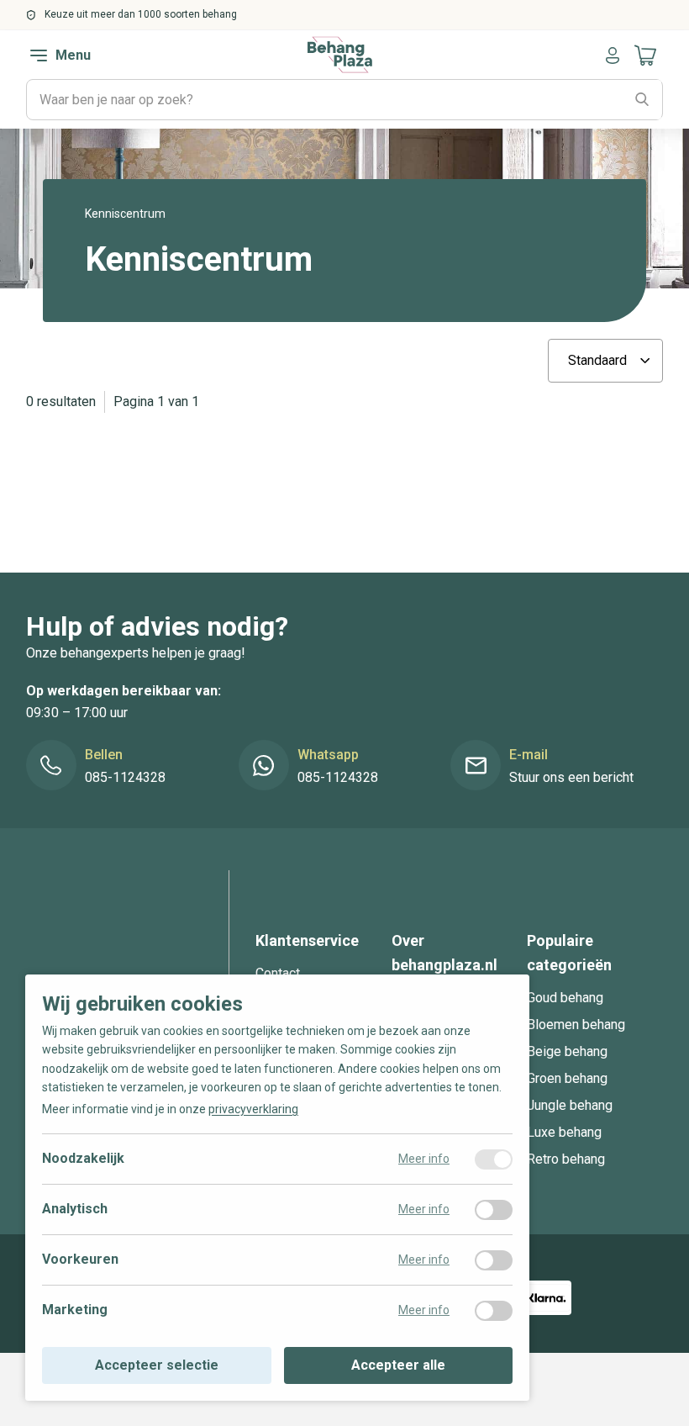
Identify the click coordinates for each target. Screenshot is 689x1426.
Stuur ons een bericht (571, 777)
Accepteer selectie (156, 1365)
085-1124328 (125, 777)
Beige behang (567, 1051)
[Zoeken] (642, 100)
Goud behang (565, 998)
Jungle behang (570, 1105)
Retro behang (566, 1159)
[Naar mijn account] (612, 55)
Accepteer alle (398, 1365)
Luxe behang (564, 1132)
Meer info (424, 1158)
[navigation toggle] (38, 55)
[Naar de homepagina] (340, 54)
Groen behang (567, 1078)
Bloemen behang (576, 1025)
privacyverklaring (253, 1109)
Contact (277, 973)
